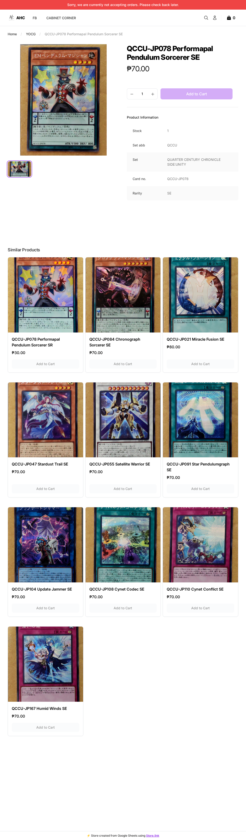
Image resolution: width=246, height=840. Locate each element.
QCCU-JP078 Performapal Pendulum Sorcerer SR (36, 342)
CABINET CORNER (61, 18)
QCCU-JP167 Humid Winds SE (39, 708)
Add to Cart (57, 364)
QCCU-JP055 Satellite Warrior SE (119, 464)
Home (12, 34)
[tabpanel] (63, 100)
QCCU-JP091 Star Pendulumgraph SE (198, 467)
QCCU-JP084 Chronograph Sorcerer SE (114, 342)
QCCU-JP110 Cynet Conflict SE (195, 589)
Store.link (152, 835)
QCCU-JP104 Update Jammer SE (42, 589)
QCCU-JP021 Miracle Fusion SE (195, 339)
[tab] (19, 169)
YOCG (31, 34)
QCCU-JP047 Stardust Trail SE (40, 464)
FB (35, 18)
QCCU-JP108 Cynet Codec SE (116, 589)
